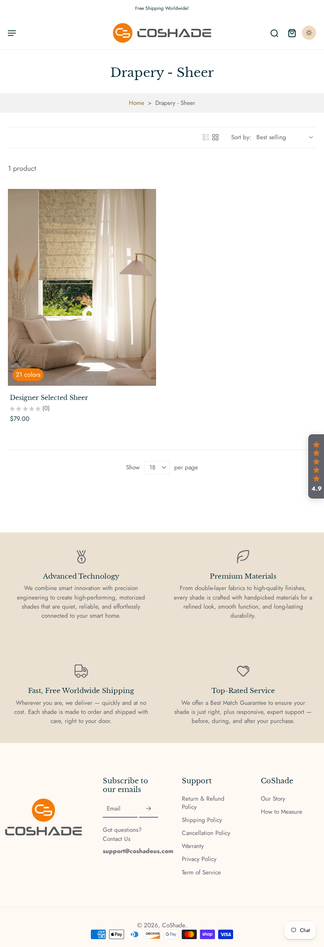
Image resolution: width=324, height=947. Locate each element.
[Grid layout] (215, 137)
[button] (316, 466)
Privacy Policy (199, 859)
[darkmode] (309, 33)
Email (114, 809)
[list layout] (206, 137)
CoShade (173, 925)
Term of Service (201, 873)
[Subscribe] (148, 809)
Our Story (273, 799)
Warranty (193, 846)
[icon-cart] (291, 33)
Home (136, 103)
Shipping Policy (202, 820)
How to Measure (281, 812)
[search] (274, 33)
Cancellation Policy (206, 833)
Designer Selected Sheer (49, 398)
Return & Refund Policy (203, 803)
